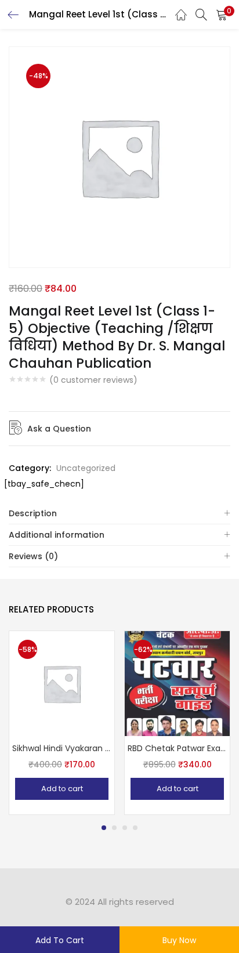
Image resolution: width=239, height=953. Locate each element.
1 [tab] (104, 827)
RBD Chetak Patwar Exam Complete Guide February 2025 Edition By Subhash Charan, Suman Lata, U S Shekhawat (177, 748)
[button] (221, 14)
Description (33, 513)
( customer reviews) (93, 380)
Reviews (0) (33, 556)
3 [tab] (124, 827)
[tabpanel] (61, 723)
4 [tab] (135, 827)
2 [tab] (114, 827)
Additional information (56, 535)
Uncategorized (85, 468)
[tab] (119, 513)
